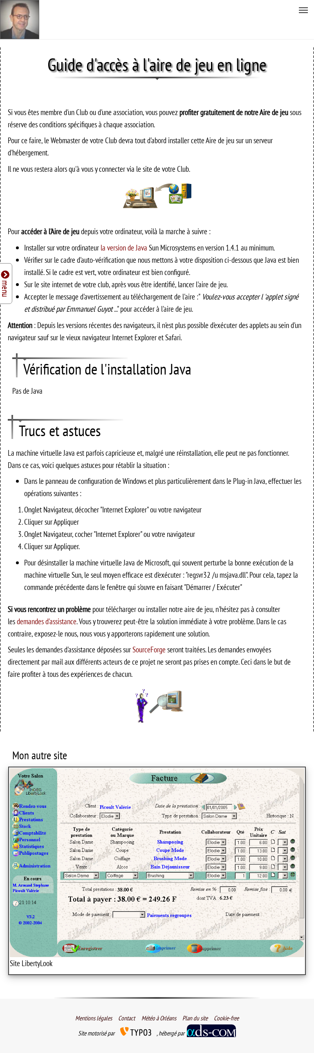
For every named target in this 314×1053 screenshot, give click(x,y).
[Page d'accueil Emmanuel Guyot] (19, 19)
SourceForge (149, 649)
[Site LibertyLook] (157, 862)
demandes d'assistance (46, 621)
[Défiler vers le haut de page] (294, 1033)
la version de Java (125, 247)
